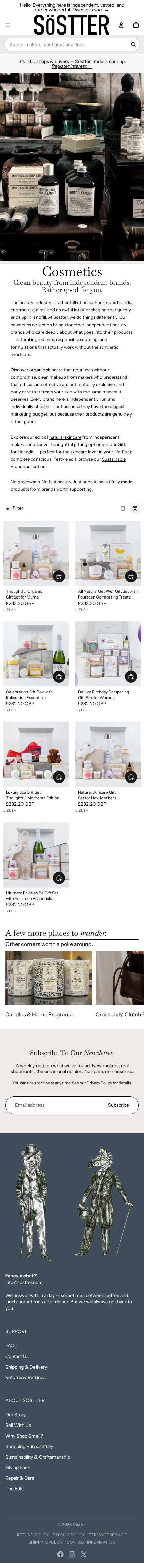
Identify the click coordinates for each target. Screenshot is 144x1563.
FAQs (11, 1346)
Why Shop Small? (24, 1436)
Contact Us (17, 1356)
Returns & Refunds (25, 1377)
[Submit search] (133, 44)
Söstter (79, 1524)
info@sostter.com (24, 1282)
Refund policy (33, 1534)
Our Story (15, 1415)
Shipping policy (46, 1542)
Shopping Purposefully (29, 1446)
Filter (18, 508)
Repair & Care (19, 1478)
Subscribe (118, 1105)
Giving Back (17, 1467)
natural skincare (65, 437)
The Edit (14, 1489)
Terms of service (108, 1534)
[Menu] (7, 25)
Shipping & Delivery (26, 1367)
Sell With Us (18, 1425)
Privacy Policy (99, 1082)
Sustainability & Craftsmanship (37, 1457)
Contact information (91, 1542)
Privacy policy (69, 1534)
